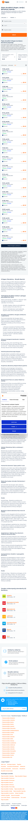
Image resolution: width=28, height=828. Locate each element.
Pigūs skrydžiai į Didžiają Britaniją (10, 730)
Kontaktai (3, 766)
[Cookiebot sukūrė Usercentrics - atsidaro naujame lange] (20, 396)
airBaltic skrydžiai (5, 795)
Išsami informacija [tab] (14, 399)
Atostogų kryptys (11, 764)
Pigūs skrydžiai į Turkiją (8, 755)
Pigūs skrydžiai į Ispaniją (8, 726)
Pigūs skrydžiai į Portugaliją (9, 751)
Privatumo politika (16, 803)
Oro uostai (23, 797)
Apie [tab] (23, 399)
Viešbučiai (22, 766)
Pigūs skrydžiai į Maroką (8, 740)
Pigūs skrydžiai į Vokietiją (8, 720)
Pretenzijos (24, 805)
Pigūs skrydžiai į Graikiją (8, 732)
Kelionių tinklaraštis (6, 768)
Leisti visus (14, 422)
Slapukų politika (5, 805)
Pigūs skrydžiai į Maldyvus (8, 744)
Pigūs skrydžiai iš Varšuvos (7, 778)
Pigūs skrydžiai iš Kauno (7, 782)
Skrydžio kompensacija (7, 770)
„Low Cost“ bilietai (5, 797)
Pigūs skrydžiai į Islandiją (8, 736)
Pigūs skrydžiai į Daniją (8, 722)
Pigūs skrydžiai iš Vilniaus (7, 784)
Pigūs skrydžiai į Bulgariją (8, 718)
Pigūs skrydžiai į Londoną (7, 793)
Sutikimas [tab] (4, 399)
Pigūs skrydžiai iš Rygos (21, 776)
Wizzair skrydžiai (19, 793)
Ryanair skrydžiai (15, 795)
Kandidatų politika (15, 805)
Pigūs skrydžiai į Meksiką (8, 746)
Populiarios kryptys (6, 715)
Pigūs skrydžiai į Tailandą (8, 753)
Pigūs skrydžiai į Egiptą (8, 724)
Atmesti (14, 431)
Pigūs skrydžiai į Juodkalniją (9, 742)
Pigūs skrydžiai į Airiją (7, 734)
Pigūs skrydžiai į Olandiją (8, 748)
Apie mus (3, 764)
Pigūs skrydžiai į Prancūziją (8, 728)
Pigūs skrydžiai (4, 799)
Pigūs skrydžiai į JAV (7, 757)
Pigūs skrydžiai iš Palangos (7, 780)
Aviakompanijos (15, 797)
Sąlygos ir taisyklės (5, 803)
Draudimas (22, 768)
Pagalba (19, 764)
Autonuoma (15, 768)
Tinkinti (13, 426)
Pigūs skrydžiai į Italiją (7, 738)
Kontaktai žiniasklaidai (13, 766)
